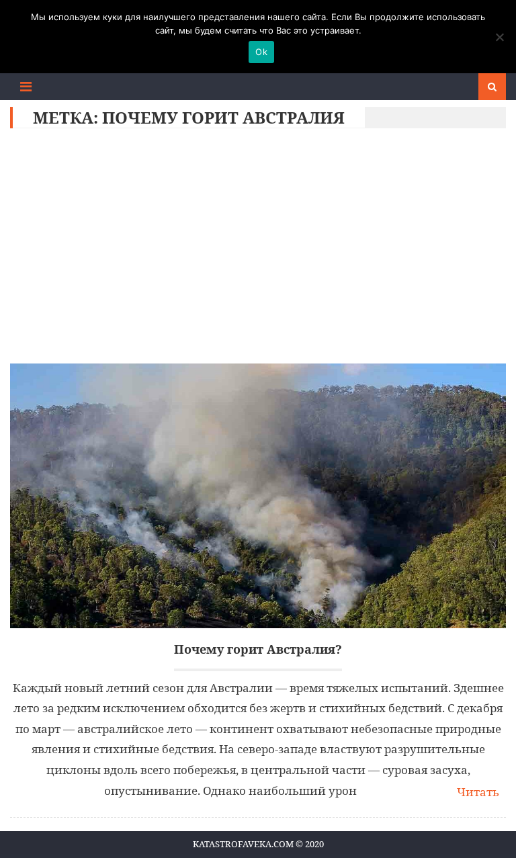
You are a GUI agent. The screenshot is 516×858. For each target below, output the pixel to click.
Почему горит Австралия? (258, 649)
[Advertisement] (258, 249)
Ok (261, 51)
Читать (478, 792)
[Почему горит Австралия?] (257, 495)
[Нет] (499, 37)
